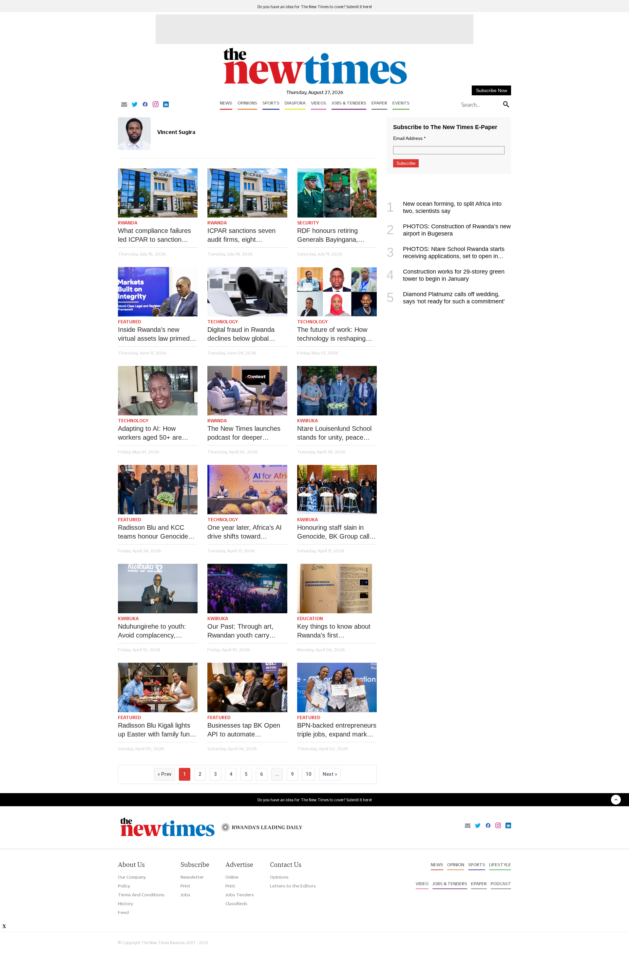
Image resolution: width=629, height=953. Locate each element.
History (125, 903)
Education (310, 618)
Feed (123, 912)
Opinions (247, 102)
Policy (124, 885)
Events (401, 102)
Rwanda (127, 222)
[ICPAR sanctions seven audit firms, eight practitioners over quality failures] (247, 193)
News (226, 102)
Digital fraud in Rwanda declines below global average (241, 334)
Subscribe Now (491, 90)
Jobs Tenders (239, 894)
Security (308, 222)
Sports (270, 102)
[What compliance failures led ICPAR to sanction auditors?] (158, 193)
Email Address (409, 138)
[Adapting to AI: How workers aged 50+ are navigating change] (158, 390)
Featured (129, 321)
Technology (222, 321)
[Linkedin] (166, 105)
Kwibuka (307, 420)
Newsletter (192, 877)
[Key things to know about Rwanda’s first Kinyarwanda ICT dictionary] (337, 588)
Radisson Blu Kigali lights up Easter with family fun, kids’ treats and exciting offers (155, 730)
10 (309, 774)
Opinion (455, 864)
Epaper (379, 102)
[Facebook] (145, 105)
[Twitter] (135, 105)
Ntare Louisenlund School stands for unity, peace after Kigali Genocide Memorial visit (334, 433)
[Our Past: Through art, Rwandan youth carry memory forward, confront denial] (247, 588)
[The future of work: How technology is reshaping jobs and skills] (337, 291)
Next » (330, 774)
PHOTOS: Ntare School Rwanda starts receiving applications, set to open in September (446, 256)
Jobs (185, 894)
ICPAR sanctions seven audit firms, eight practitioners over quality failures (242, 235)
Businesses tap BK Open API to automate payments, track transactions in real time (243, 730)
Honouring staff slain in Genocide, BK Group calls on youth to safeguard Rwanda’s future (334, 532)
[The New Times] (314, 84)
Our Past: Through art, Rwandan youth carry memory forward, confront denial (245, 631)
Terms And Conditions (141, 894)
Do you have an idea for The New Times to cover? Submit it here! (314, 7)
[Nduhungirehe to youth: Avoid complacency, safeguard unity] (158, 588)
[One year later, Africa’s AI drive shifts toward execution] (247, 489)
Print (185, 885)
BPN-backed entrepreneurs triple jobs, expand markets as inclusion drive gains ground (336, 730)
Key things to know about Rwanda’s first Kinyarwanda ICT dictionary (337, 631)
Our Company (132, 877)
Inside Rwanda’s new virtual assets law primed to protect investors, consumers (157, 334)
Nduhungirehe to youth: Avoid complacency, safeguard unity (152, 631)
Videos (318, 102)
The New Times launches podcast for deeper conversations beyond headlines (243, 433)
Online (231, 877)
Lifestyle (500, 864)
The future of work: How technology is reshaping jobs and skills (332, 334)
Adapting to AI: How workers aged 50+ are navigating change (150, 433)
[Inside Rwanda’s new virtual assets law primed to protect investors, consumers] (158, 291)
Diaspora (295, 102)
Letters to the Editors (293, 885)
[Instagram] (156, 105)
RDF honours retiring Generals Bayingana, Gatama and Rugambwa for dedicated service (332, 235)
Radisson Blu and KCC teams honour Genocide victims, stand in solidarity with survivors (155, 532)
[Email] (124, 105)
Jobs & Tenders (349, 102)
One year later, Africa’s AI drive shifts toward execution (244, 532)
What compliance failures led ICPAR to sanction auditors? (154, 235)
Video (422, 883)
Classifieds (236, 903)
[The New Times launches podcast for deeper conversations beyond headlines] (247, 390)
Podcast (501, 883)
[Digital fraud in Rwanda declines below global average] (247, 291)
